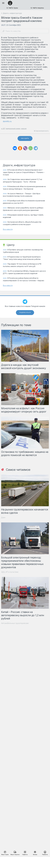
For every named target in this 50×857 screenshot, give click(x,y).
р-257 (3, 128)
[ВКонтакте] (15, 148)
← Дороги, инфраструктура (11, 13)
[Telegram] (36, 148)
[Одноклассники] (20, 148)
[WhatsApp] (30, 148)
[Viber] (25, 148)
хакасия (24, 128)
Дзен (3, 517)
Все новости (8, 229)
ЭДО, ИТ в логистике (9, 572)
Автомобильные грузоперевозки (15, 623)
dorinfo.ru (7, 121)
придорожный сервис (13, 128)
